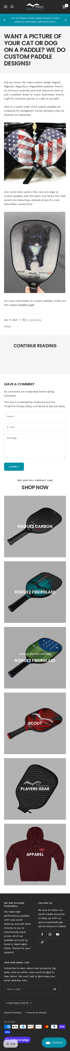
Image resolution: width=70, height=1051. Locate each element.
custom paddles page (21, 304)
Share (7, 326)
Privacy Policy (24, 406)
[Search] (12, 6)
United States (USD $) (17, 1003)
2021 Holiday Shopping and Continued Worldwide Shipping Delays (31, 359)
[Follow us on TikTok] (42, 942)
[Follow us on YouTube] (57, 934)
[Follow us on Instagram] (50, 934)
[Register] (54, 989)
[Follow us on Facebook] (42, 934)
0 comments (34, 320)
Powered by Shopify (36, 1012)
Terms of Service (48, 406)
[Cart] (64, 6)
